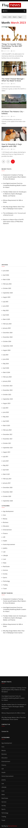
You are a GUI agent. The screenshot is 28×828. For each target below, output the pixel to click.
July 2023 (5, 408)
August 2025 (6, 297)
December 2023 (7, 386)
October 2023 (7, 394)
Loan (4, 559)
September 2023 (8, 399)
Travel (5, 588)
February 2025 (7, 324)
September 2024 (8, 346)
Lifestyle (5, 555)
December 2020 (7, 487)
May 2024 (6, 363)
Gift (4, 537)
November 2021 (7, 439)
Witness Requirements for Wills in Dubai (13, 201)
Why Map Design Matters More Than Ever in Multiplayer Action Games (13, 208)
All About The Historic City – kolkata (13, 112)
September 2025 (8, 293)
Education (6, 526)
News (4, 562)
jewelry (5, 548)
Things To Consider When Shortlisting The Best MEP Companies (12, 46)
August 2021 (6, 452)
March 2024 (6, 372)
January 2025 (7, 328)
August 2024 (6, 350)
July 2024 (5, 355)
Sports (5, 577)
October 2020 (7, 496)
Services (5, 570)
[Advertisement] (14, 245)
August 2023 (6, 403)
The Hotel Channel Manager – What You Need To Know (13, 80)
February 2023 (7, 430)
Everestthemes (12, 826)
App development (8, 511)
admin (13, 51)
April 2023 (6, 421)
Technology (6, 581)
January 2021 (7, 483)
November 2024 (7, 337)
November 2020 (7, 492)
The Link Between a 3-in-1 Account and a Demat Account (14, 214)
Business (5, 522)
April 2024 (6, 368)
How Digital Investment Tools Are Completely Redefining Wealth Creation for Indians (14, 185)
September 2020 (8, 501)
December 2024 (7, 332)
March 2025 (6, 319)
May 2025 (6, 310)
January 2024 (7, 381)
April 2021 (6, 470)
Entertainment (7, 529)
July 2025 (5, 301)
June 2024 (6, 359)
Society (5, 573)
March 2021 (6, 474)
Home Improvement (9, 544)
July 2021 (5, 456)
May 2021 (6, 465)
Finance (5, 533)
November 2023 (7, 390)
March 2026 (6, 279)
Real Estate (6, 566)
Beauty (5, 518)
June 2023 (6, 412)
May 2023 (6, 417)
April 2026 (6, 275)
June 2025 (6, 306)
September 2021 (8, 447)
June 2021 (6, 461)
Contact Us (5, 731)
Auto (4, 515)
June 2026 (6, 271)
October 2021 (7, 443)
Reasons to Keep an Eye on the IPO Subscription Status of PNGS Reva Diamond (13, 221)
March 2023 (6, 425)
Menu (5, 11)
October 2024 (7, 341)
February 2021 (7, 479)
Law (4, 551)
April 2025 (6, 315)
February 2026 (7, 284)
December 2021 (7, 434)
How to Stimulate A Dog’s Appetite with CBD (12, 145)
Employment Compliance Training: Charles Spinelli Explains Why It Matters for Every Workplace (14, 177)
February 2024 (7, 377)
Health (5, 540)
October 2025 (7, 288)
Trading (5, 584)
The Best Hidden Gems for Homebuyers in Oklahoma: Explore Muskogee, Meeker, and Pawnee (14, 194)
